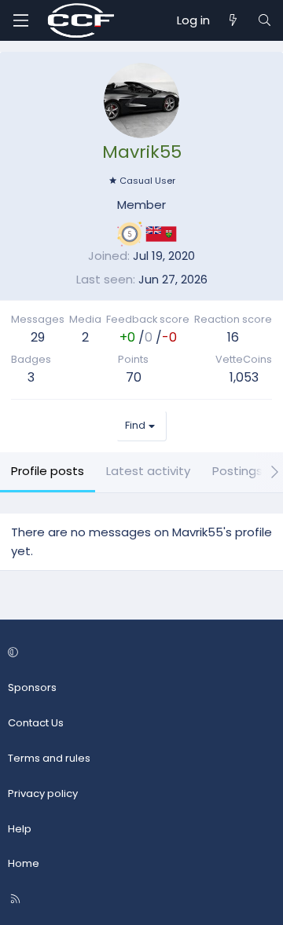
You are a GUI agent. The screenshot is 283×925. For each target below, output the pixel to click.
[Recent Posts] (233, 20)
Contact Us (36, 722)
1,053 (244, 377)
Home (23, 863)
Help (19, 828)
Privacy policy (43, 793)
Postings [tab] (237, 470)
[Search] (264, 20)
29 (38, 337)
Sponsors (32, 687)
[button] (139, 653)
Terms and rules (49, 758)
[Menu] (20, 20)
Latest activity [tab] (148, 470)
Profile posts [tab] (47, 470)
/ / (148, 337)
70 (134, 377)
